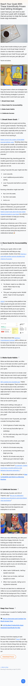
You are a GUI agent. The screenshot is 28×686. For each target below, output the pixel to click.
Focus (18, 639)
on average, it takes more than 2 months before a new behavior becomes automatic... (14, 467)
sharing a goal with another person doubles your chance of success (13, 256)
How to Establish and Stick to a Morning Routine (14, 476)
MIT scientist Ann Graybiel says (10, 382)
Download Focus (8, 657)
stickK (2, 301)
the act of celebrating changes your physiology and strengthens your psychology (14, 498)
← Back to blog (4, 667)
